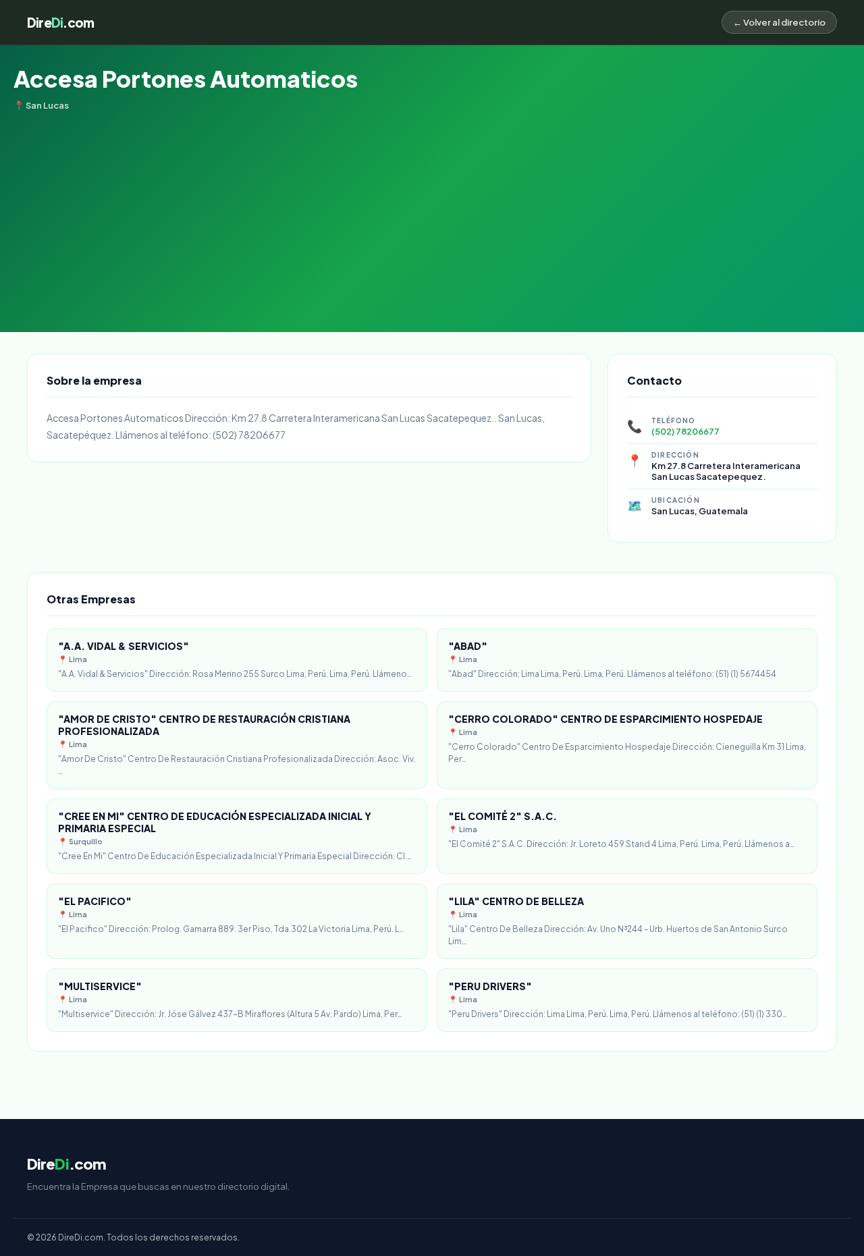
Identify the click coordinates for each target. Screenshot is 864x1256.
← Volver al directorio (779, 22)
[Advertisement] (432, 211)
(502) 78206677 (685, 431)
